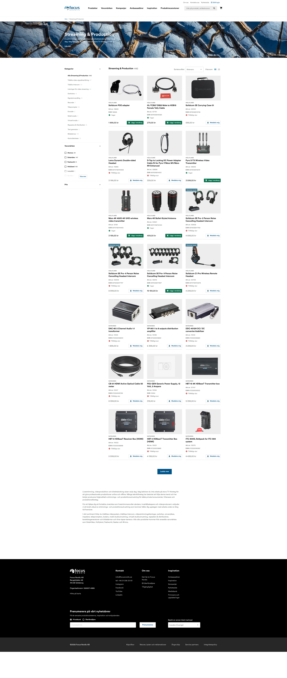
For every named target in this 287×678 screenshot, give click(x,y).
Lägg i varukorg (136, 122)
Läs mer (68, 46)
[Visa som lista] (219, 69)
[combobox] (200, 8)
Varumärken (106, 8)
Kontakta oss (194, 2)
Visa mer (83, 176)
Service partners (192, 645)
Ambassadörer (136, 8)
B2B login (216, 2)
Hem (66, 19)
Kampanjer (121, 8)
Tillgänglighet (147, 587)
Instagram (120, 584)
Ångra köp (176, 645)
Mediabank (172, 591)
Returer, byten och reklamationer (153, 645)
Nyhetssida (205, 2)
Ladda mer (164, 471)
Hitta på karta (75, 593)
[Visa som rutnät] (215, 69)
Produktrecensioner (170, 8)
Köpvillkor (130, 645)
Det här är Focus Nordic (148, 578)
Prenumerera (147, 625)
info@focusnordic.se (124, 577)
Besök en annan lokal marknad (180, 620)
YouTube (119, 591)
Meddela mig (215, 122)
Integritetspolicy (210, 645)
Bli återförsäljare (148, 583)
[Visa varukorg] (221, 8)
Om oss (186, 2)
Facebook (120, 588)
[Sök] (214, 8)
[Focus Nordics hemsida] (72, 8)
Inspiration (152, 8)
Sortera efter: (179, 69)
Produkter (92, 8)
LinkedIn (119, 595)
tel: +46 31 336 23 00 (124, 580)
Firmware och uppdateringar (173, 596)
